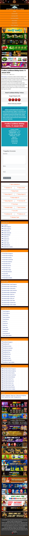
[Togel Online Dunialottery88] (14, 480)
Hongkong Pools (17, 397)
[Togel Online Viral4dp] (14, 65)
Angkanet (10, 527)
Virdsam (3, 395)
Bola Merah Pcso (6, 352)
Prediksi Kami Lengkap (8, 246)
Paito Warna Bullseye (7, 261)
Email (4, 171)
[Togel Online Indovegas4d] (14, 515)
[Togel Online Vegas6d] (14, 427)
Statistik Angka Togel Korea (9, 296)
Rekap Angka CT (8, 194)
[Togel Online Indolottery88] (14, 491)
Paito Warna (14, 20)
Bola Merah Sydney (7, 346)
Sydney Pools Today (9, 397)
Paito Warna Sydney (7, 257)
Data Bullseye (6, 319)
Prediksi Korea (6, 238)
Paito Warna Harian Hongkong (9, 370)
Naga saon (13, 395)
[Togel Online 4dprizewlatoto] (14, 451)
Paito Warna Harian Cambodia (9, 375)
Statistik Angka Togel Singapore (10, 284)
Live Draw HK (14, 13)
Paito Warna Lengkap (7, 277)
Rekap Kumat (15, 191)
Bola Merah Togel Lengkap (8, 362)
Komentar (12, 74)
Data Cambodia (6, 317)
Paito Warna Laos (6, 267)
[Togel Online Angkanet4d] (14, 497)
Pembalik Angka (8, 207)
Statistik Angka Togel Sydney (9, 288)
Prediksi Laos (6, 240)
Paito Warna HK (13, 522)
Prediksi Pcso (6, 236)
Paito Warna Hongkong (8, 255)
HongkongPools (5, 528)
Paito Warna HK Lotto (23, 528)
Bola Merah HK (6, 344)
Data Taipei (5, 327)
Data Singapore (6, 311)
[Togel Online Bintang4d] (14, 439)
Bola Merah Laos (6, 356)
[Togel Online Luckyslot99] (14, 468)
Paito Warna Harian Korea (8, 381)
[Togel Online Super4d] (14, 41)
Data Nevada (5, 329)
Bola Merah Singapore (7, 342)
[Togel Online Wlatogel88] (14, 445)
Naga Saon (23, 522)
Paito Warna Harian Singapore (9, 368)
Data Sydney (4, 76)
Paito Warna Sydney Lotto (13, 528)
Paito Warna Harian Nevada (9, 387)
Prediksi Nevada (6, 244)
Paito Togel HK (4, 225)
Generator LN (8, 187)
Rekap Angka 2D (15, 197)
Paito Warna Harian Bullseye (9, 377)
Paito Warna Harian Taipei (8, 385)
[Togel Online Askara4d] (14, 433)
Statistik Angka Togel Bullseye (9, 292)
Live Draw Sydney (14, 18)
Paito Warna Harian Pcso (8, 379)
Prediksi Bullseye (6, 234)
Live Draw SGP (14, 16)
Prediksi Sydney (6, 230)
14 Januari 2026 (6, 74)
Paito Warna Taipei (7, 269)
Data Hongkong (6, 313)
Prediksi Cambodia (7, 232)
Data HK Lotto (4, 529)
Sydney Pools (15, 527)
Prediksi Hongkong (7, 228)
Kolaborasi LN (21, 214)
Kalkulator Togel (15, 217)
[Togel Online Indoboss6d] (14, 410)
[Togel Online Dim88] (14, 36)
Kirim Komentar (7, 177)
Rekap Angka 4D (9, 201)
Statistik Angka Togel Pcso (8, 294)
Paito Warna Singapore (8, 253)
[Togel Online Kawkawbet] (14, 421)
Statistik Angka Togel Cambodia (10, 290)
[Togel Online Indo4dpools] (14, 462)
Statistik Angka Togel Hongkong (10, 286)
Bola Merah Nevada (7, 360)
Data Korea (5, 323)
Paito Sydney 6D (14, 25)
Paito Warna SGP (11, 524)
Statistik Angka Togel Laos (8, 298)
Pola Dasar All (21, 201)
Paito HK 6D (14, 23)
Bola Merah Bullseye (7, 350)
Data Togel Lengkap (7, 335)
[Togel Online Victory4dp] (14, 416)
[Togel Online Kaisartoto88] (14, 456)
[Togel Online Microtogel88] (14, 404)
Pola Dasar (15, 204)
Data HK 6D (5, 331)
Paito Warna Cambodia (8, 259)
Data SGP (20, 524)
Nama (4, 166)
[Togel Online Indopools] (14, 503)
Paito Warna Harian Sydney (9, 372)
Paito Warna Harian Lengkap (9, 389)
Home (14, 11)
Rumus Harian (21, 187)
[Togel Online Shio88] (14, 509)
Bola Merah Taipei (7, 358)
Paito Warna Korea (7, 265)
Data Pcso (5, 321)
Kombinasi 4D (8, 214)
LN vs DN (15, 210)
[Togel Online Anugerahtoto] (14, 486)
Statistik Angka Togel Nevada (9, 302)
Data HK (16, 524)
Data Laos (5, 325)
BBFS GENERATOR (15, 184)
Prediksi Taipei (6, 242)
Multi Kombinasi (22, 207)
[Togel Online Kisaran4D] (14, 47)
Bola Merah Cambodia (7, 348)
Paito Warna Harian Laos (8, 383)
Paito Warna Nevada (7, 271)
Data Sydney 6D (6, 333)
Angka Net (7, 522)
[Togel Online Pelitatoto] (14, 59)
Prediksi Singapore (7, 226)
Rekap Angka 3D (22, 194)
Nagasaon (8, 395)
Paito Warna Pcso (7, 263)
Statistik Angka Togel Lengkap (9, 304)
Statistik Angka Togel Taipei (9, 300)
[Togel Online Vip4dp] (14, 474)
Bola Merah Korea (7, 354)
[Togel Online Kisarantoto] (14, 53)
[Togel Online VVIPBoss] (14, 30)
